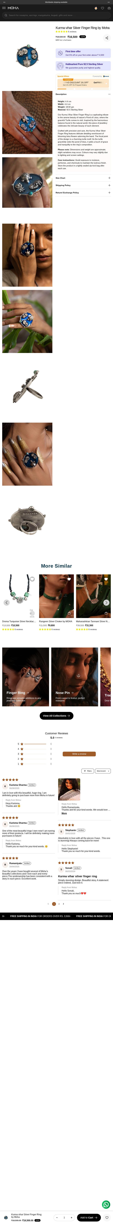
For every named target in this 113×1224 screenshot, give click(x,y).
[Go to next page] (64, 904)
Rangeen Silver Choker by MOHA (18, 621)
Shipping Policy (63, 185)
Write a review (79, 754)
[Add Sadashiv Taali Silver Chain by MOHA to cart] (106, 613)
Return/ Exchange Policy (67, 193)
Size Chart (60, 178)
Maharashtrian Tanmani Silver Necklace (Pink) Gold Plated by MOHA (73, 621)
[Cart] (109, 8)
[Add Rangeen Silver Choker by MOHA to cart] (32, 613)
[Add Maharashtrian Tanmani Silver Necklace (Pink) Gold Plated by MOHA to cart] (69, 613)
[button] (62, 31)
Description (61, 94)
